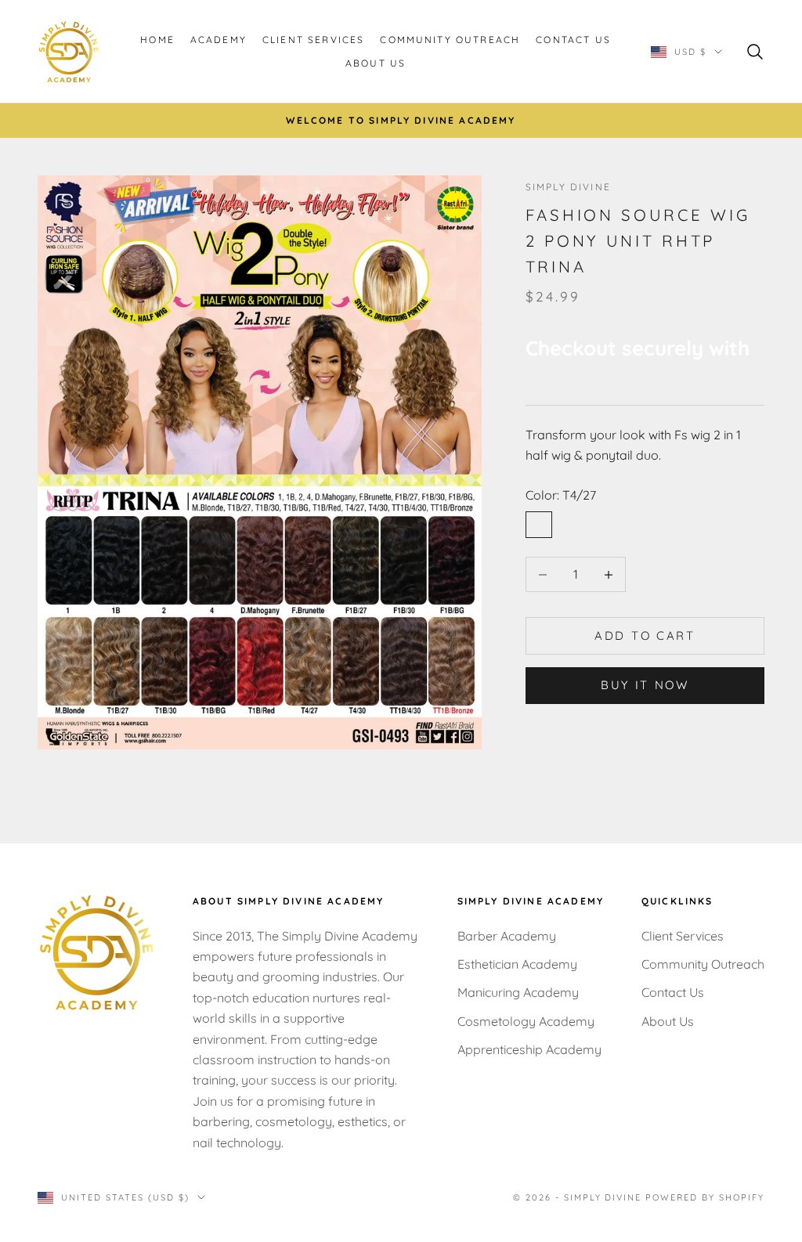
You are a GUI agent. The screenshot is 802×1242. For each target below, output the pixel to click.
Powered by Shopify (704, 1197)
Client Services (313, 39)
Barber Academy (506, 936)
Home (157, 39)
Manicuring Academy (518, 992)
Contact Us (573, 39)
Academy (218, 39)
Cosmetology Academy (525, 1021)
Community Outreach (450, 39)
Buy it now (645, 684)
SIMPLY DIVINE (568, 187)
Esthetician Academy (517, 964)
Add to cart (644, 635)
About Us (375, 63)
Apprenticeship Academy (529, 1049)
